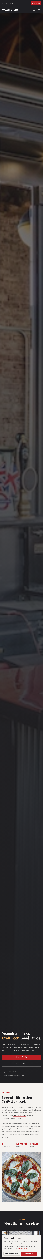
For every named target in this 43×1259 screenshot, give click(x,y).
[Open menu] (39, 9)
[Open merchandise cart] (34, 9)
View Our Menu (21, 1064)
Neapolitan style (19, 1115)
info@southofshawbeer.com (14, 1075)
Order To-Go (36, 3)
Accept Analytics (28, 1253)
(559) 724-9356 (10, 1072)
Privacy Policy (23, 1249)
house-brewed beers (30, 1047)
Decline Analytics (11, 1253)
